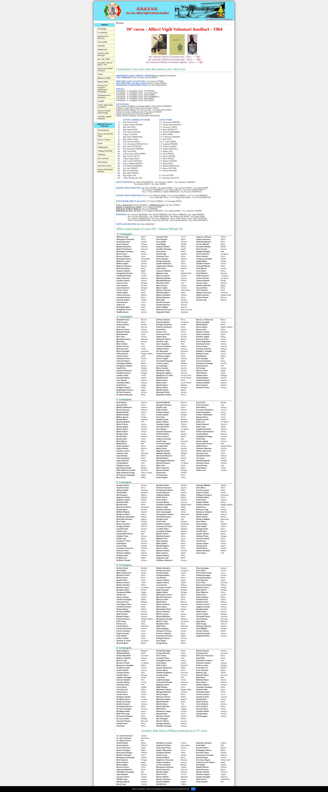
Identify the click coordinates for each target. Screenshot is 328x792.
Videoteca (102, 155)
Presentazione (103, 130)
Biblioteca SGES (104, 78)
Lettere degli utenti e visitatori (105, 106)
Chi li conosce (103, 158)
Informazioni (102, 162)
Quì (198, 56)
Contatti (101, 101)
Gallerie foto (102, 50)
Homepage (102, 29)
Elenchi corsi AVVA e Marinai (105, 69)
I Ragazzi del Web (105, 151)
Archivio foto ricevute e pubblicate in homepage (103, 88)
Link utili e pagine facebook (105, 117)
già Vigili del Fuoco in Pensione (219, 19)
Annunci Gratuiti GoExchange (104, 112)
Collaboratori (103, 147)
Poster (100, 74)
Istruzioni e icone (104, 166)
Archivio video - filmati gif (104, 54)
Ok (193, 789)
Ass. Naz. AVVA (104, 59)
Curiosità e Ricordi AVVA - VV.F (105, 64)
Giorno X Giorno (104, 140)
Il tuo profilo (102, 42)
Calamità (101, 46)
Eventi (100, 143)
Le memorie (102, 32)
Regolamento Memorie (103, 37)
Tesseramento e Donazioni (104, 96)
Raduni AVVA (103, 82)
